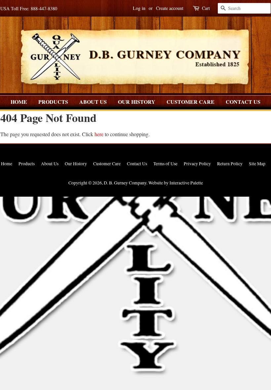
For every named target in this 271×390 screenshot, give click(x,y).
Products (53, 101)
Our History (136, 101)
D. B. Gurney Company (125, 183)
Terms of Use (165, 164)
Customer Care (190, 101)
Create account (169, 8)
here (99, 134)
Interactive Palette (186, 183)
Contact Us (243, 101)
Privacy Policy (197, 164)
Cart (206, 8)
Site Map (257, 164)
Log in (139, 8)
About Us (93, 101)
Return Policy (230, 164)
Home (19, 101)
